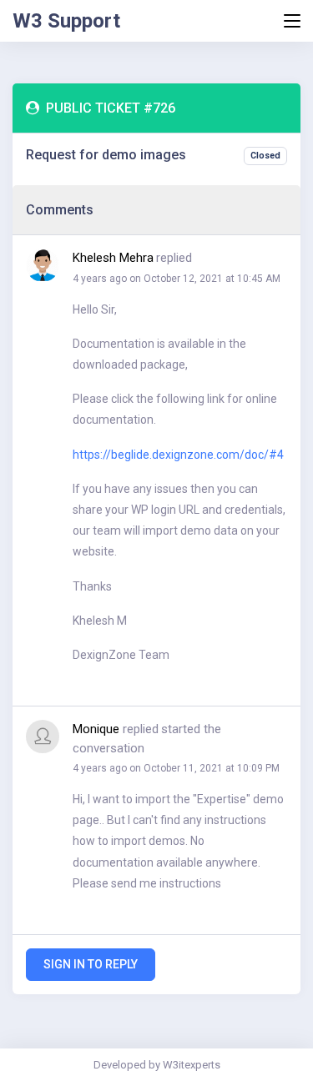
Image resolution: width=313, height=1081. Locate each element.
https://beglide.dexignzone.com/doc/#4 (178, 454)
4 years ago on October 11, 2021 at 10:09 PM (176, 768)
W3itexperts (191, 1064)
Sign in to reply (90, 964)
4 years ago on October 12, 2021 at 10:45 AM (176, 278)
